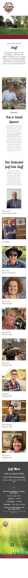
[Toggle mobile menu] (25, 2)
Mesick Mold (15, 135)
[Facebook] (12, 544)
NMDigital (19, 557)
